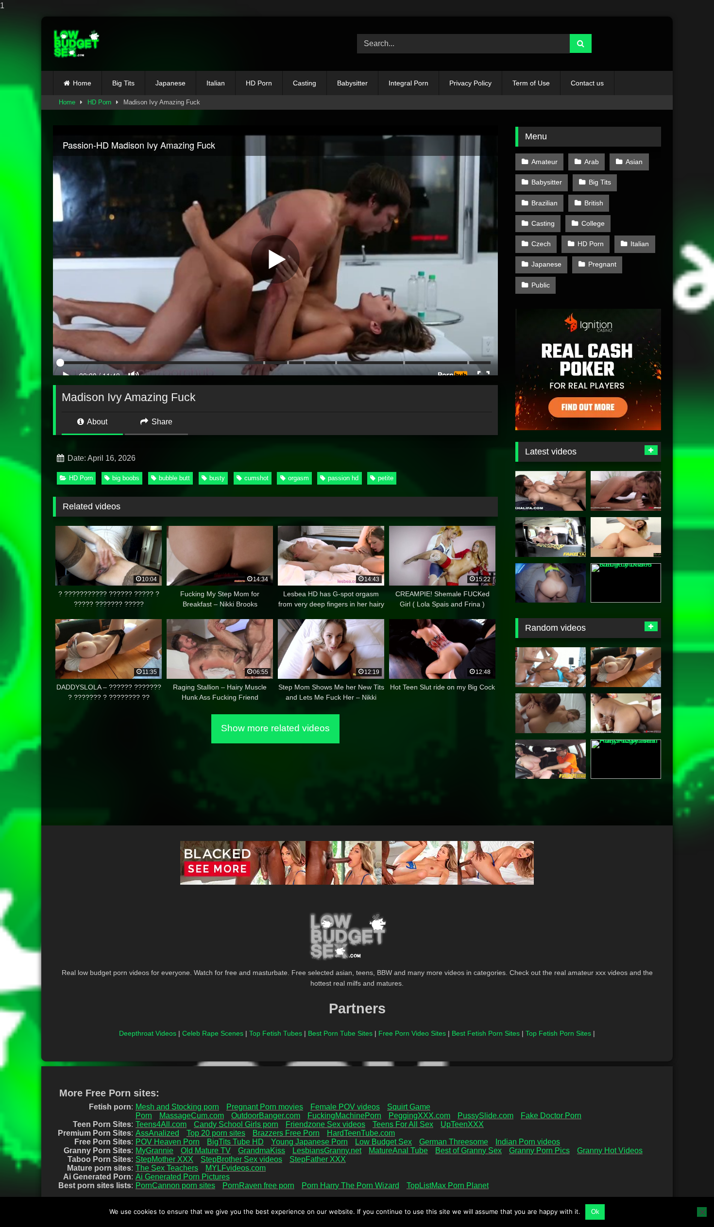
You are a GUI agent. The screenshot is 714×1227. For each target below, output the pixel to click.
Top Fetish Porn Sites (558, 1033)
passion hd (343, 478)
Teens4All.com (161, 1124)
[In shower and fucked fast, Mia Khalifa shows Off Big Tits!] (550, 491)
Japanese (170, 83)
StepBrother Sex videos (241, 1159)
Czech (541, 244)
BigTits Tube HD (235, 1142)
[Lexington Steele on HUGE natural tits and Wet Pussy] (626, 713)
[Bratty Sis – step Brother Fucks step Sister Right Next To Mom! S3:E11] (626, 537)
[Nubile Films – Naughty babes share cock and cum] (626, 583)
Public (540, 285)
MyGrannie (154, 1150)
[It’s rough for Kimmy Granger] (626, 491)
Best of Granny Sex (468, 1150)
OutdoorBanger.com (265, 1115)
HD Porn (259, 83)
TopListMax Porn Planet (448, 1185)
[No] (702, 1212)
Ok (595, 1211)
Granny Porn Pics (539, 1150)
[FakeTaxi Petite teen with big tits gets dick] (550, 537)
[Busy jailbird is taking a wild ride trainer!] (550, 759)
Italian (215, 83)
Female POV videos (345, 1107)
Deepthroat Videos (147, 1033)
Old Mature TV (206, 1150)
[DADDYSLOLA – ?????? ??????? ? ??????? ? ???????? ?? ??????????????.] (626, 667)
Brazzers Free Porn (286, 1133)
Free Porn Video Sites (412, 1033)
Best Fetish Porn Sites (486, 1033)
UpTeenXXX (462, 1124)
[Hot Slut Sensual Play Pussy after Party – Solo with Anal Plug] (626, 759)
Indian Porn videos (527, 1142)
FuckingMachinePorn (344, 1115)
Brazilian (544, 203)
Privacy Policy (470, 83)
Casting (304, 83)
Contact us (587, 83)
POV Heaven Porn (168, 1142)
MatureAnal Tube (398, 1150)
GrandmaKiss (261, 1150)
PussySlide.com (485, 1115)
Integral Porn (408, 83)
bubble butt (174, 478)
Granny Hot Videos (610, 1150)
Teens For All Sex (403, 1124)
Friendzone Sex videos (325, 1124)
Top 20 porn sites (216, 1133)
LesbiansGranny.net (326, 1150)
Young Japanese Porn (309, 1142)
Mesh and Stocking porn (177, 1107)
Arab (591, 162)
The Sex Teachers (167, 1168)
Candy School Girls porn (236, 1124)
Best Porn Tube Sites (340, 1033)
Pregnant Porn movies (264, 1107)
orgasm (298, 478)
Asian (634, 162)
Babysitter (352, 83)
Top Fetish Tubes (275, 1033)
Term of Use (531, 83)
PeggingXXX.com (419, 1115)
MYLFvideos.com (235, 1168)
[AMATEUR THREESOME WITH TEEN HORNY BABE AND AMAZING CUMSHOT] (550, 713)
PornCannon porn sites (175, 1185)
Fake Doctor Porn (551, 1115)
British (593, 203)
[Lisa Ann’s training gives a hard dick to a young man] (550, 667)
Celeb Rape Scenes (212, 1033)
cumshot (256, 478)
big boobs (125, 478)
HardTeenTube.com (361, 1133)
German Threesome (453, 1142)
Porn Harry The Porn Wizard (350, 1185)
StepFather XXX (317, 1159)
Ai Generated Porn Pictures (183, 1177)
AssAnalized (157, 1133)
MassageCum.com (191, 1115)
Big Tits (123, 83)
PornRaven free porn (258, 1185)
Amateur (544, 162)
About (96, 422)
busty (217, 478)
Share (161, 422)
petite (385, 478)
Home (82, 83)
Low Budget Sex (383, 1142)
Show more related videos (275, 728)
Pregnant (602, 264)
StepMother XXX (164, 1159)
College (593, 223)
